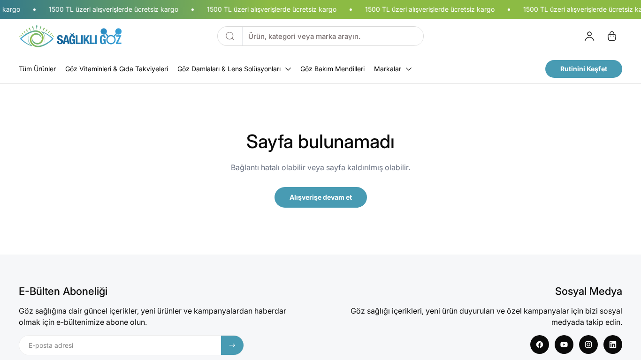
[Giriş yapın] (589, 36)
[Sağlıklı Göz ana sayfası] (70, 36)
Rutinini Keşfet (583, 69)
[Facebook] (539, 344)
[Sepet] (612, 36)
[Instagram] (588, 344)
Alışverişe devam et (321, 197)
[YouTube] (564, 344)
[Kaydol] (232, 345)
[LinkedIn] (612, 344)
